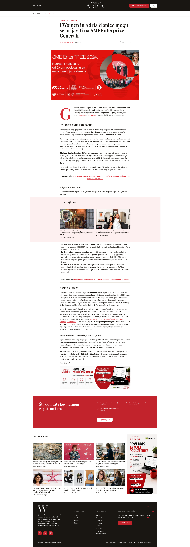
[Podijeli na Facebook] (120, 42)
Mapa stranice (101, 534)
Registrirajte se (105, 420)
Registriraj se (125, 522)
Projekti (99, 523)
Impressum (100, 531)
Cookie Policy (148, 542)
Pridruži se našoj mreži (139, 5)
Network (99, 518)
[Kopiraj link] (126, 42)
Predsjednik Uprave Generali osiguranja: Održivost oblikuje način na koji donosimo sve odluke (101, 177)
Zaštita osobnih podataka (135, 542)
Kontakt (99, 528)
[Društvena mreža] (40, 533)
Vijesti (98, 515)
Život (76, 523)
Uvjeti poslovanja (111, 542)
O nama (98, 526)
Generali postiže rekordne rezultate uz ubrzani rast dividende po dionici (101, 279)
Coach (76, 518)
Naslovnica (38, 14)
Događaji (99, 520)
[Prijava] (153, 6)
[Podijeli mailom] (129, 42)
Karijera (76, 520)
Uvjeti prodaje (122, 542)
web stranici (91, 115)
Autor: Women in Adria (66, 42)
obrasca (82, 115)
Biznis (51, 14)
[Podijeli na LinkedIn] (123, 42)
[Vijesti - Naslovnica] (95, 5)
